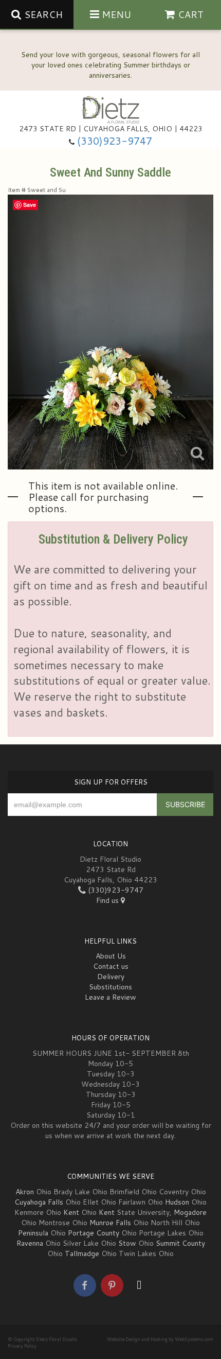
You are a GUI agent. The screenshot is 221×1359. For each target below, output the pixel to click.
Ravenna (29, 1243)
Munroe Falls (110, 1222)
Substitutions (110, 987)
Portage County (93, 1233)
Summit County (180, 1243)
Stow (127, 1243)
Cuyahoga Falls (38, 1202)
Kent (71, 1212)
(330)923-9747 (114, 141)
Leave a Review (110, 997)
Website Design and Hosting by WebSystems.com (160, 1339)
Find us (108, 900)
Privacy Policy (22, 1346)
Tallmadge (82, 1253)
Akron (24, 1192)
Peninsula (33, 1233)
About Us (111, 956)
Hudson (177, 1202)
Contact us (110, 966)
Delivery (110, 976)
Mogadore (190, 1212)
